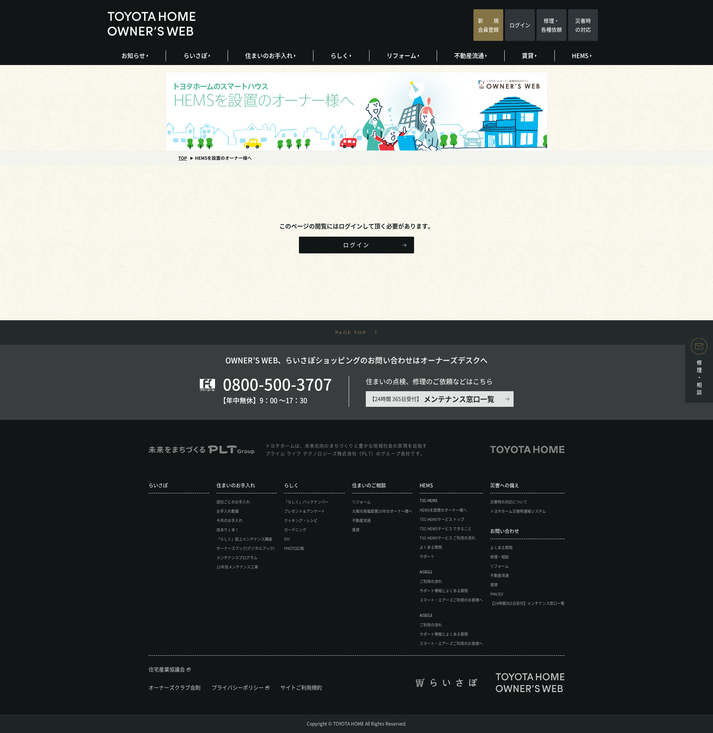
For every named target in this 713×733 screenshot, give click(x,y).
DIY (287, 539)
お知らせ (133, 55)
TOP (182, 158)
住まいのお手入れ (269, 55)
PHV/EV (496, 594)
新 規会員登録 (488, 25)
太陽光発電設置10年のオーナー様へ (382, 511)
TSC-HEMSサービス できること (446, 528)
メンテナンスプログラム (236, 557)
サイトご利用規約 (301, 687)
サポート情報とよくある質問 (444, 590)
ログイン (519, 25)
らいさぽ (195, 55)
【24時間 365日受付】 (431, 399)
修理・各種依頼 (551, 25)
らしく (339, 55)
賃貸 (528, 55)
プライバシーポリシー (238, 687)
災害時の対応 (583, 25)
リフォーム (401, 55)
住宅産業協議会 (167, 669)
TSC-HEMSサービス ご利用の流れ (447, 538)
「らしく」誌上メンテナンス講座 (244, 539)
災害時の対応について (508, 502)
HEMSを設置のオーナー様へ (443, 510)
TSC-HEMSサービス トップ (442, 519)
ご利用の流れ (431, 581)
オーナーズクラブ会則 (175, 687)
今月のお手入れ (229, 520)
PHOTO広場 (294, 548)
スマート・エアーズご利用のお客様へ (451, 600)
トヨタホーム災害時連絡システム (518, 511)
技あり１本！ (227, 529)
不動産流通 (469, 55)
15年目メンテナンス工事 (237, 567)
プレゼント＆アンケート (304, 511)
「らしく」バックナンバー (306, 502)
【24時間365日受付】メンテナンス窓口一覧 (527, 603)
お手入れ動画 (227, 511)
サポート (427, 556)
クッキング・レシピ (301, 520)
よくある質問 (431, 547)
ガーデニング (295, 529)
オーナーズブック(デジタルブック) (245, 548)
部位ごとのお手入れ (233, 502)
